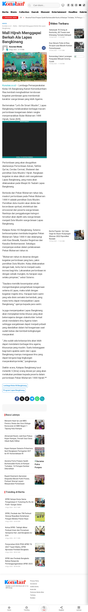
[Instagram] (76, 5)
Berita (5, 12)
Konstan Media (15, 46)
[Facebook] (68, 5)
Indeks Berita (34, 587)
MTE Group (9, 588)
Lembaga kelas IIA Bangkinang (15, 385)
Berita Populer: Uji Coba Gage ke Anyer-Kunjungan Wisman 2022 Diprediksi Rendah (60, 235)
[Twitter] (72, 5)
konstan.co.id (6, 26)
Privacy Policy (34, 581)
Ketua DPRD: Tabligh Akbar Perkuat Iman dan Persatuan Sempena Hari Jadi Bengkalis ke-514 (19, 531)
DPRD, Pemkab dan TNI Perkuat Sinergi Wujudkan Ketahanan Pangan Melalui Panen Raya (18, 516)
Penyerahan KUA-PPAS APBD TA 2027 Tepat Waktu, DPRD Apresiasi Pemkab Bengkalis (18, 547)
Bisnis (14, 12)
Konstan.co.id (9, 85)
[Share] (44, 48)
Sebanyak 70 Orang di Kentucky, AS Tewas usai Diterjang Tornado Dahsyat (60, 32)
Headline (73, 12)
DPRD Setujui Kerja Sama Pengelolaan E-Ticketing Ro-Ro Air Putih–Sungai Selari (19, 502)
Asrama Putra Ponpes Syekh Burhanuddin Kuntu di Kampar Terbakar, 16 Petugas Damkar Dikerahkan (45, 18)
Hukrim (83, 12)
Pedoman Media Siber (37, 592)
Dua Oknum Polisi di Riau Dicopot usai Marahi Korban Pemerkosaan (60, 46)
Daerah (35, 12)
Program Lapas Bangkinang (14, 390)
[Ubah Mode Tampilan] (63, 5)
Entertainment (59, 12)
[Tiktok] (84, 5)
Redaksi (32, 598)
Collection (24, 12)
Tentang (32, 595)
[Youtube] (80, 5)
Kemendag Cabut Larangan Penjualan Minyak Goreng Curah (60, 59)
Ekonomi (45, 12)
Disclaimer (33, 584)
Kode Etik (33, 589)
